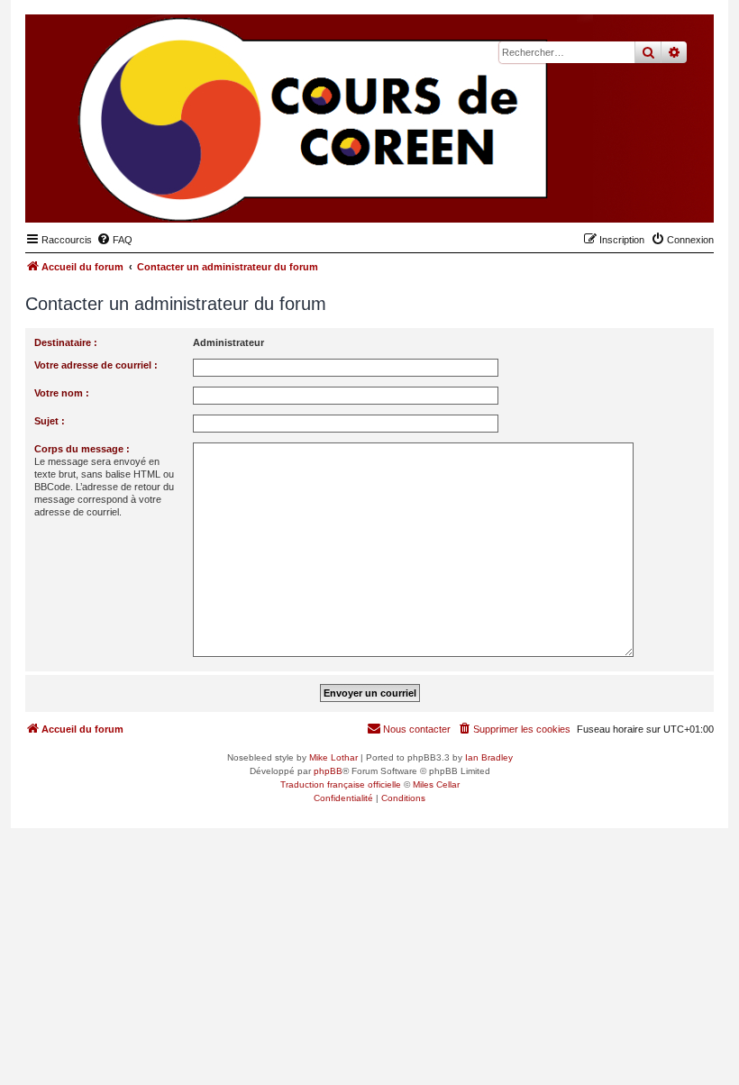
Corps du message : (82, 448)
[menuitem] (114, 240)
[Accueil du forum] (612, 195)
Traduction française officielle (340, 784)
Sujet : (49, 420)
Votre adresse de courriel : (96, 365)
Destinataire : (65, 342)
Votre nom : (61, 393)
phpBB (328, 771)
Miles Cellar (436, 784)
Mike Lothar (333, 757)
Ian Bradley (489, 757)
